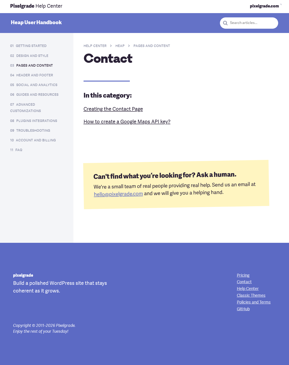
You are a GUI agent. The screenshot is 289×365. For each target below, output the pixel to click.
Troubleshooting (33, 131)
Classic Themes (251, 296)
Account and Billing (36, 140)
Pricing (243, 276)
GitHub (243, 309)
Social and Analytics (36, 85)
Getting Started (31, 46)
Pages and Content (34, 65)
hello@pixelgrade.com (118, 194)
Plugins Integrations (36, 121)
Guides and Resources (37, 95)
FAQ (18, 150)
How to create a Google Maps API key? (127, 121)
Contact (244, 282)
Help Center (36, 6)
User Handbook (36, 23)
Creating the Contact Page (113, 109)
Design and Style (32, 56)
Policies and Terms (254, 302)
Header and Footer (34, 75)
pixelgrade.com (264, 6)
